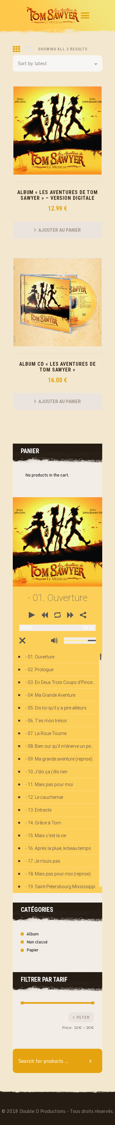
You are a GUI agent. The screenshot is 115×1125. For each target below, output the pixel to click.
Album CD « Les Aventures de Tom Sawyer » (57, 367)
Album (33, 933)
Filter (82, 1017)
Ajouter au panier (59, 230)
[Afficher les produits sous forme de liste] (28, 49)
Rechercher (92, 1061)
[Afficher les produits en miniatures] (16, 49)
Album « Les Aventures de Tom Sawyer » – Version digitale (57, 195)
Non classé (37, 941)
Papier (33, 949)
